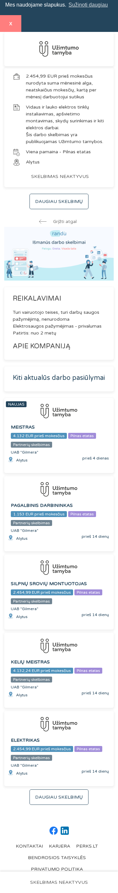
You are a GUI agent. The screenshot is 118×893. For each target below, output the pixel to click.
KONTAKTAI (29, 846)
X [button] (10, 23)
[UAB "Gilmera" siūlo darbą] (59, 49)
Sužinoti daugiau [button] (88, 5)
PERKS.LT (87, 846)
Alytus (33, 162)
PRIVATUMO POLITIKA (57, 869)
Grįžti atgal (64, 221)
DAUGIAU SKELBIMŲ (59, 201)
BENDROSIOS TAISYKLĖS (57, 857)
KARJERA (59, 846)
